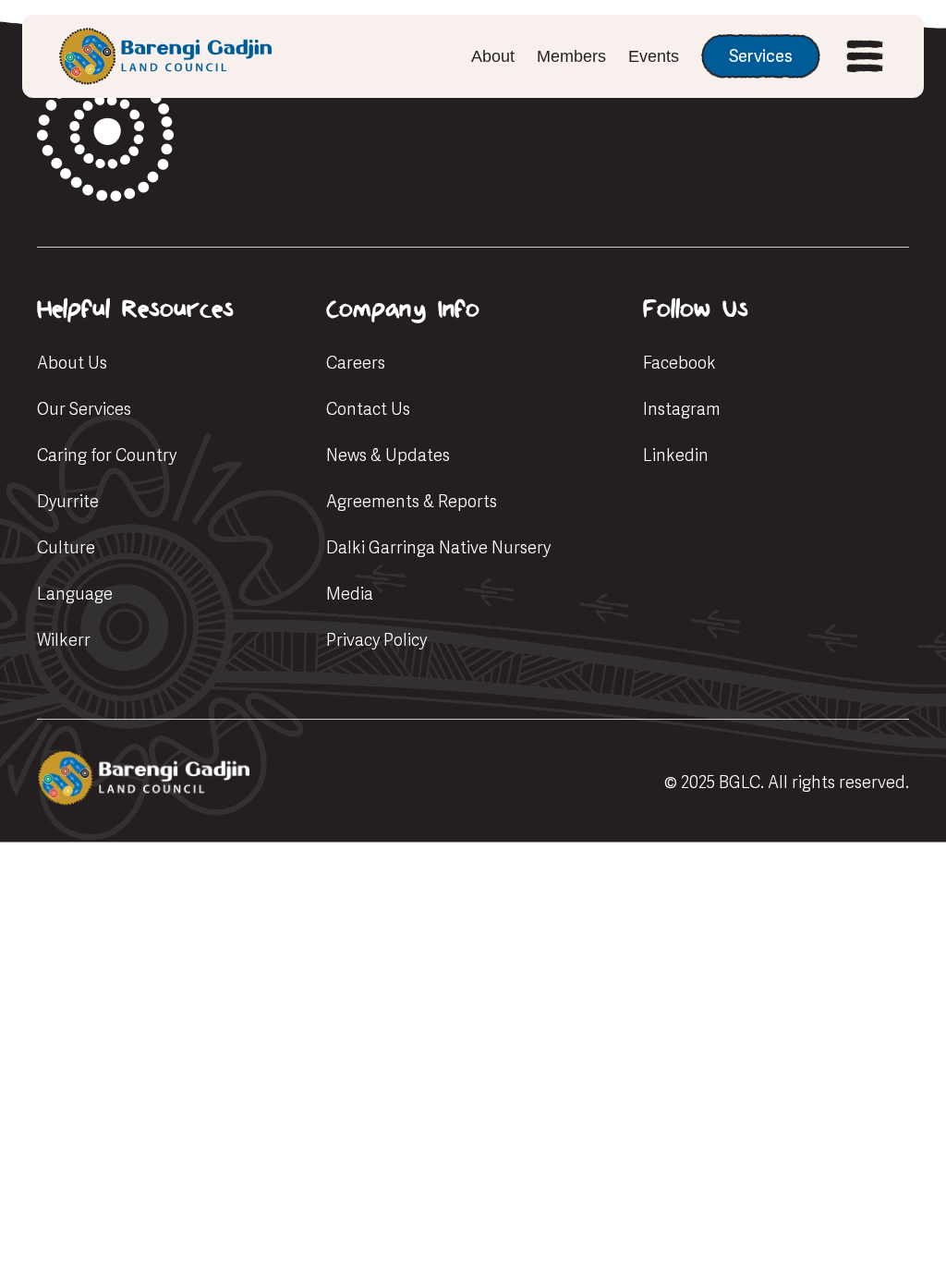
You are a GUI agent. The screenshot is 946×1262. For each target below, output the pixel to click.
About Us (72, 362)
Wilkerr (64, 639)
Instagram (682, 408)
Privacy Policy (376, 639)
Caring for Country (106, 455)
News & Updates (388, 455)
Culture (66, 547)
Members (571, 56)
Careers (355, 362)
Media (349, 593)
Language (75, 593)
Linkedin (676, 455)
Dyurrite (68, 501)
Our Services (84, 408)
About (493, 56)
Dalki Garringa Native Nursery (438, 547)
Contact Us (368, 408)
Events (653, 56)
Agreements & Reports (411, 501)
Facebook (679, 362)
